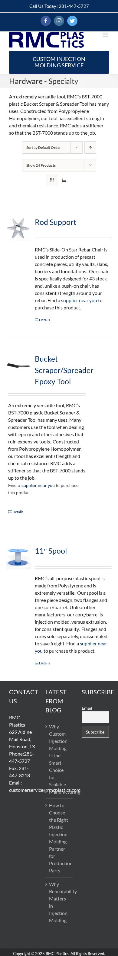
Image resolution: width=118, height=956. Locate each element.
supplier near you (79, 300)
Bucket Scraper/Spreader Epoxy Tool (64, 370)
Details (44, 320)
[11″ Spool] (18, 557)
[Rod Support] (18, 228)
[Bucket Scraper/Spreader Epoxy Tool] (18, 365)
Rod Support (55, 221)
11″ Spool (51, 550)
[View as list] (64, 180)
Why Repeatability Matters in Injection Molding (59, 902)
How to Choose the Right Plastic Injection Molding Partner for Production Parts (59, 837)
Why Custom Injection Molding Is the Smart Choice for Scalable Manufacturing (59, 759)
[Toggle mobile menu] (106, 35)
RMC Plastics (57, 953)
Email (87, 708)
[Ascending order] (90, 147)
